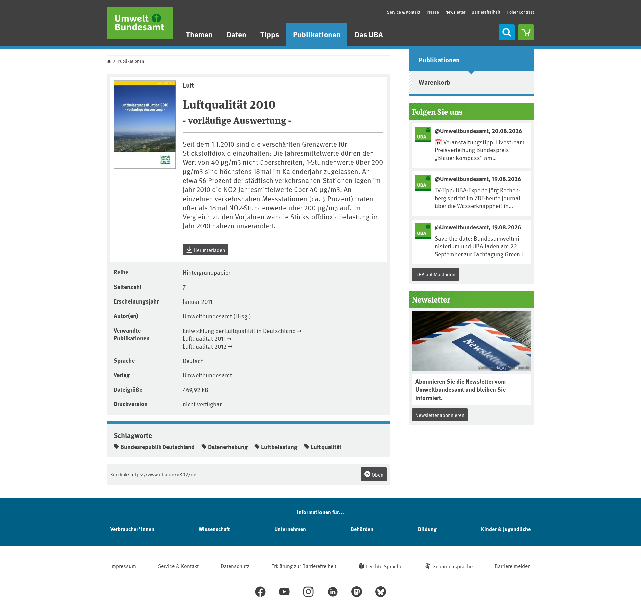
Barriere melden (513, 565)
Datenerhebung (228, 446)
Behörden (362, 529)
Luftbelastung (279, 446)
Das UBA (369, 34)
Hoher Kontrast (520, 12)
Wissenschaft (214, 529)
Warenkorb (434, 82)
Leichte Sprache (384, 566)
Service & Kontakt (403, 12)
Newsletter (455, 12)
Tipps (269, 34)
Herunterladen (209, 249)
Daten (236, 34)
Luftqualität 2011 (204, 338)
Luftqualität (326, 446)
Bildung (427, 529)
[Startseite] (140, 23)
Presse (433, 12)
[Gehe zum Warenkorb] (526, 32)
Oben (377, 474)
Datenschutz (235, 565)
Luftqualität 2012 (205, 346)
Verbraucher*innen (132, 529)
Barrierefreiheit (486, 12)
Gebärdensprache (452, 566)
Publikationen (317, 34)
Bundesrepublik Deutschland (157, 446)
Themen (199, 34)
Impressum (123, 565)
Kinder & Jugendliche (506, 529)
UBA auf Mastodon (435, 274)
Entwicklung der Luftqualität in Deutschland (239, 330)
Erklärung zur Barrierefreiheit (303, 565)
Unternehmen (290, 529)
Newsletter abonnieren (439, 414)
